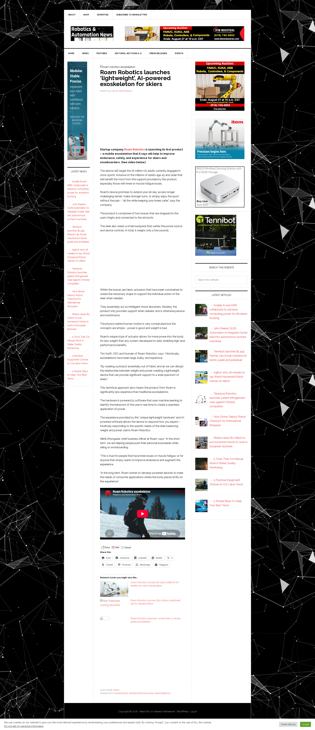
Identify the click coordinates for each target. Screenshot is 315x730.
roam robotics (162, 693)
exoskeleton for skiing (141, 693)
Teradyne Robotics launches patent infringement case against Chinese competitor (78, 276)
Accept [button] (305, 724)
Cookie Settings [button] (288, 724)
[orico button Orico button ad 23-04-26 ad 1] (219, 205)
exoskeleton (121, 693)
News (116, 690)
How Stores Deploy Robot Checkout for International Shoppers (75, 299)
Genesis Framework (164, 711)
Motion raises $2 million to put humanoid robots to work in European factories (78, 321)
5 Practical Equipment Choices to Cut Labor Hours (77, 360)
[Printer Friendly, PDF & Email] (116, 547)
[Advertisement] (142, 120)
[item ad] (219, 157)
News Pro (145, 711)
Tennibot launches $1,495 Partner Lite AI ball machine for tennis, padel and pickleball (78, 234)
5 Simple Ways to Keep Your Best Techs (77, 375)
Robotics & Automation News (92, 33)
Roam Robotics (134, 149)
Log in (193, 711)
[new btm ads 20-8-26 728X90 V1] (184, 39)
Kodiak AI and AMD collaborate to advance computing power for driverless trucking (78, 189)
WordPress (183, 711)
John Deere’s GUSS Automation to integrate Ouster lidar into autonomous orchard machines (78, 212)
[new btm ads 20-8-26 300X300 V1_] (219, 109)
